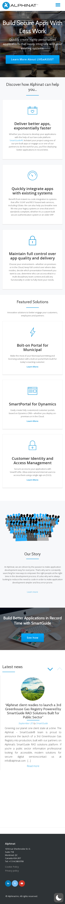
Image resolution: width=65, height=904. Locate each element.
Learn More (32, 366)
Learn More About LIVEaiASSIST (35, 59)
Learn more (32, 591)
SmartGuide (42, 723)
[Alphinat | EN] (21, 5)
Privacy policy (12, 870)
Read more (33, 766)
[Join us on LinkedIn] (8, 883)
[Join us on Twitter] (15, 883)
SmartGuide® (16, 140)
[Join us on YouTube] (22, 883)
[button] (58, 897)
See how (35, 637)
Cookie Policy (12, 866)
